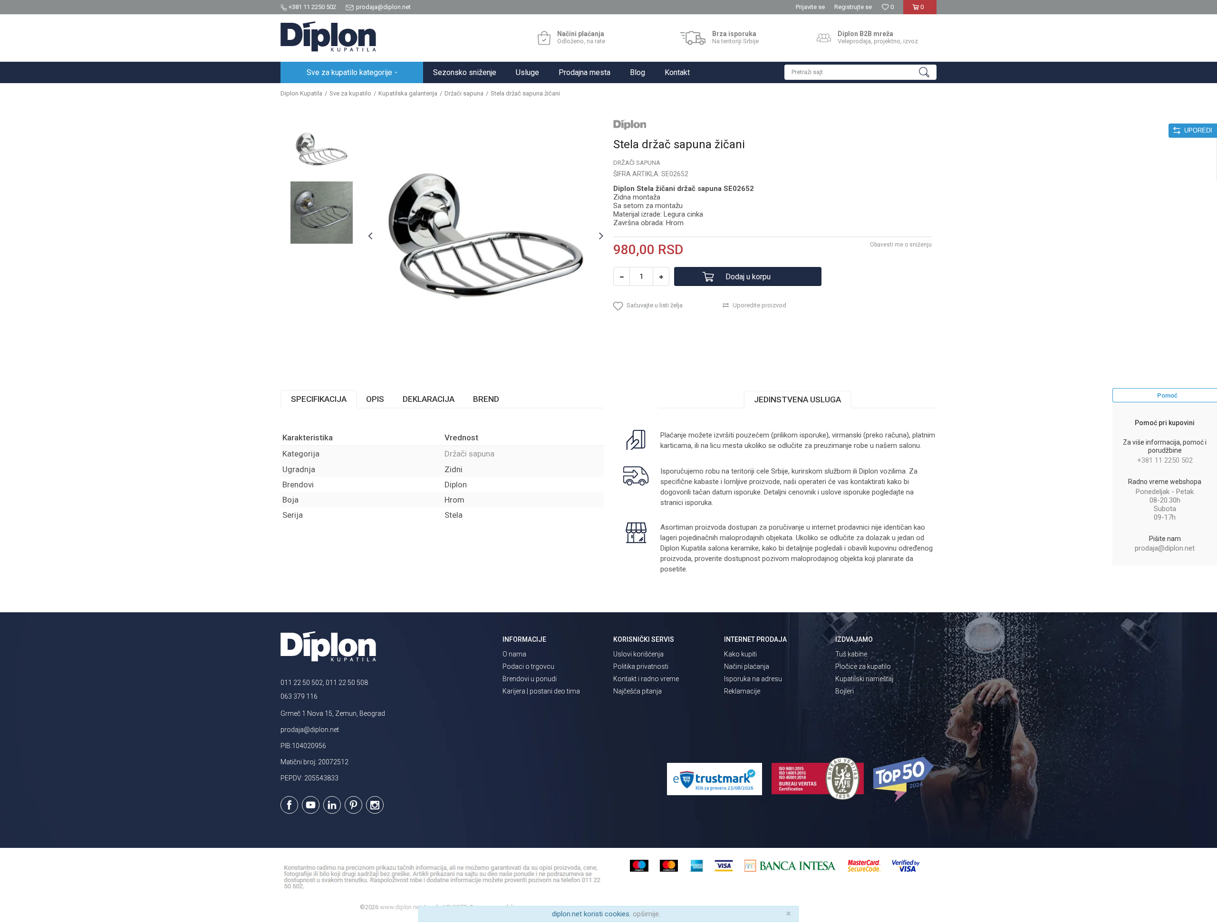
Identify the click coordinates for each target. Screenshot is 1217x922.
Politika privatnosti (640, 666)
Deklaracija (428, 399)
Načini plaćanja (746, 666)
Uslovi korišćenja (638, 654)
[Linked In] (332, 805)
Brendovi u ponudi (529, 679)
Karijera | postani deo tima (541, 691)
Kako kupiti (740, 654)
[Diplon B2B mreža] (824, 38)
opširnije (646, 914)
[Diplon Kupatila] (328, 36)
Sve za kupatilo (350, 93)
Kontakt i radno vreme (646, 679)
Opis (375, 399)
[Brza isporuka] (692, 38)
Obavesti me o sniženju (901, 244)
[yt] (310, 805)
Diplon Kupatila (301, 93)
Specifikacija (319, 399)
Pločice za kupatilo (863, 666)
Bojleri (844, 691)
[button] (860, 72)
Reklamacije (742, 691)
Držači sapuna (463, 93)
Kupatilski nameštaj (864, 679)
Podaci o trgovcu (528, 666)
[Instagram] (375, 805)
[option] (321, 149)
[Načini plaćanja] (544, 38)
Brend (486, 399)
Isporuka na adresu (753, 679)
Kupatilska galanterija (407, 93)
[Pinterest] (353, 805)
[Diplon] (630, 124)
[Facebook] (289, 805)
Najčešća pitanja (637, 691)
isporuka (698, 502)
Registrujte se (853, 6)
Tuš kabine (851, 654)
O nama (514, 654)
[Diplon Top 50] (905, 779)
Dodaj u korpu (748, 276)
